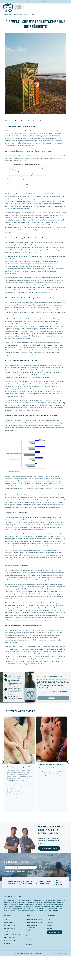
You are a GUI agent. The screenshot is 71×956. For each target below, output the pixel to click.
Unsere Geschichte (10, 937)
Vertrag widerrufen (54, 932)
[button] (65, 8)
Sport (6, 931)
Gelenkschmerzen (10, 928)
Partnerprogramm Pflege (34, 919)
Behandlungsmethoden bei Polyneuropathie (18, 767)
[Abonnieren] (40, 867)
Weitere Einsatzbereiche (12, 934)
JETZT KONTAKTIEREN (49, 848)
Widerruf (50, 928)
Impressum (50, 925)
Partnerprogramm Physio (34, 922)
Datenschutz (51, 922)
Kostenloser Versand (61, 691)
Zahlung (28, 939)
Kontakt (28, 930)
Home (5, 14)
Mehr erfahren (41, 688)
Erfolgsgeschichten (10, 940)
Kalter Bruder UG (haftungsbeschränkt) (30, 953)
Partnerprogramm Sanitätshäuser (31, 926)
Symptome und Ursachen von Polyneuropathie (51, 764)
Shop (6, 919)
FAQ (27, 933)
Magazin (7, 943)
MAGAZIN (10, 14)
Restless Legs (8, 922)
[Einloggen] (57, 8)
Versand (28, 936)
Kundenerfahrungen (32, 942)
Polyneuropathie (9, 925)
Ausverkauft (53, 698)
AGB (48, 919)
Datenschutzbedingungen (27, 871)
